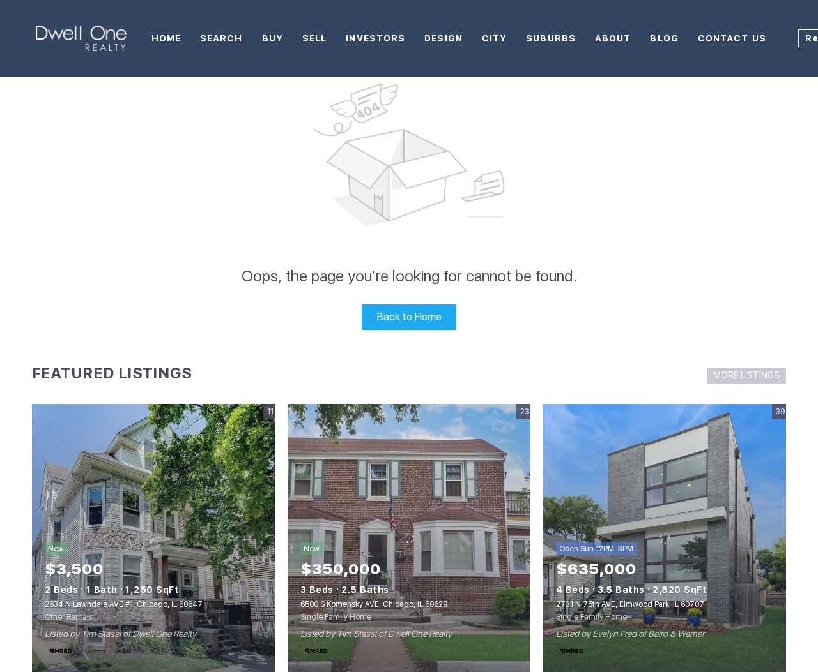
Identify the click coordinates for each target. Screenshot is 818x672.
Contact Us (732, 38)
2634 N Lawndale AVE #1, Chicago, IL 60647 (124, 604)
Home (166, 38)
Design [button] (443, 38)
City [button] (494, 38)
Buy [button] (272, 38)
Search (221, 38)
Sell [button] (314, 38)
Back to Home (409, 317)
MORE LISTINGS (746, 375)
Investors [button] (375, 38)
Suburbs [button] (551, 38)
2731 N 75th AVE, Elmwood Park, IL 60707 (630, 604)
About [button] (613, 38)
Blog (664, 38)
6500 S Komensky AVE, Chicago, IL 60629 (373, 604)
